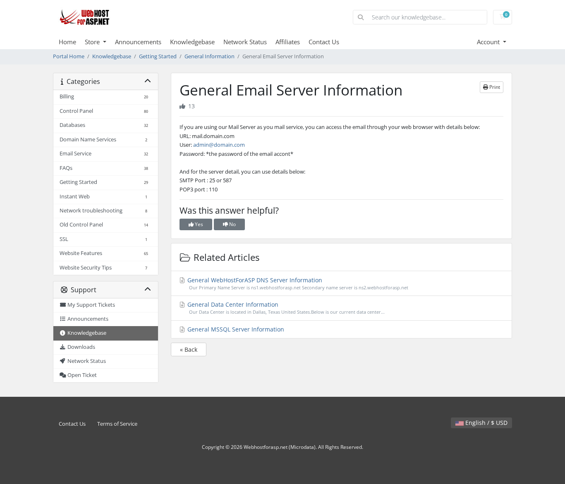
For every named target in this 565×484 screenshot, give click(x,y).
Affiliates (287, 42)
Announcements (138, 42)
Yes (198, 224)
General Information (209, 56)
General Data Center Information (285, 307)
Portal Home (68, 56)
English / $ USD (486, 423)
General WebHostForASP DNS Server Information (297, 283)
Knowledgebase (192, 42)
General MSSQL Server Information (235, 329)
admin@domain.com (219, 144)
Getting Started (158, 56)
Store (93, 42)
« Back (188, 349)
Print (494, 87)
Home (67, 42)
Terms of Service (117, 423)
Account (489, 42)
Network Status (245, 42)
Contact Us (324, 42)
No (232, 224)
